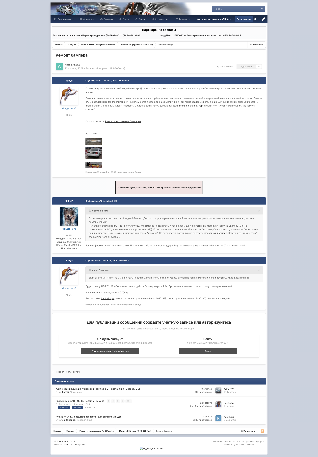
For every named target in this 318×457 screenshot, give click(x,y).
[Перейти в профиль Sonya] (69, 96)
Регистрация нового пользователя (110, 351)
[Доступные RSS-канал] (262, 431)
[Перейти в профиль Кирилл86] (218, 418)
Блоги (125, 19)
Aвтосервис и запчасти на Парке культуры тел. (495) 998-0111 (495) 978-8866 (96, 35)
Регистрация (244, 19)
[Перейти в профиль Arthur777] (218, 390)
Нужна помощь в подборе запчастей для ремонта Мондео (88, 416)
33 (128, 401)
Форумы (87, 19)
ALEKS (76, 64)
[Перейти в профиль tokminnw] (218, 404)
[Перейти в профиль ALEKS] (59, 66)
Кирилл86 (229, 417)
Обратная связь (60, 444)
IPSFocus (70, 441)
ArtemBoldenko (67, 420)
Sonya (69, 80)
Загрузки (108, 19)
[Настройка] (256, 19)
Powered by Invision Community (239, 444)
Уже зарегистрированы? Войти (214, 19)
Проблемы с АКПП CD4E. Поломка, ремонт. (80, 401)
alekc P (69, 201)
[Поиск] (262, 9)
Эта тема (250, 8)
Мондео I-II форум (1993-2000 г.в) (105, 68)
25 (70, 115)
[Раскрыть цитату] (90, 210)
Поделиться (226, 66)
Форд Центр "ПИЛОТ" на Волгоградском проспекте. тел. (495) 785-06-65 (200, 35)
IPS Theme (58, 441)
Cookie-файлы (78, 444)
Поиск (141, 19)
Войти (208, 351)
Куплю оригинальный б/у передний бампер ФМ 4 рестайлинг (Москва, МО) (98, 388)
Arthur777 (64, 392)
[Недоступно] (93, 141)
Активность (160, 19)
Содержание (64, 19)
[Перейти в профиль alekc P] (69, 216)
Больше (183, 19)
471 (70, 235)
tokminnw (229, 403)
